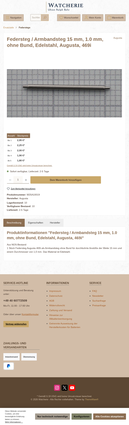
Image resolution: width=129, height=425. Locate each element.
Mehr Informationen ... (14, 422)
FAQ (94, 291)
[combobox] (35, 17)
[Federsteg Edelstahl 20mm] (64, 93)
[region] (64, 93)
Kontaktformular (30, 314)
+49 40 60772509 (15, 300)
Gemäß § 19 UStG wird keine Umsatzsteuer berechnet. (29, 166)
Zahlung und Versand (60, 310)
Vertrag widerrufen (16, 324)
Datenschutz (55, 296)
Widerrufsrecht (57, 305)
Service (95, 282)
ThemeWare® (91, 399)
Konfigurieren (82, 416)
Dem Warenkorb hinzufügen (66, 180)
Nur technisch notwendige (52, 416)
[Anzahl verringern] (10, 180)
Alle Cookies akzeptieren (109, 416)
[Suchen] (45, 17)
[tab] (14, 223)
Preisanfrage (99, 305)
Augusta (117, 38)
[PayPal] (8, 366)
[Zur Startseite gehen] (64, 7)
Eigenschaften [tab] (35, 222)
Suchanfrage (99, 300)
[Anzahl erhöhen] (26, 180)
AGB (51, 300)
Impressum (55, 291)
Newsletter (97, 296)
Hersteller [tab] (55, 222)
